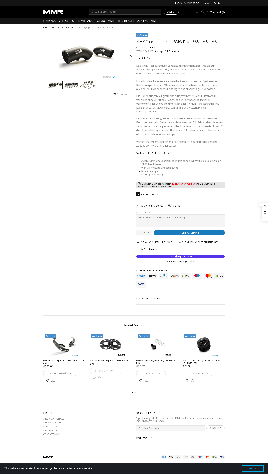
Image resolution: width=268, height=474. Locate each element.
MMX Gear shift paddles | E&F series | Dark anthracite (63, 361)
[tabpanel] (64, 361)
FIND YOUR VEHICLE (53, 418)
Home (45, 27)
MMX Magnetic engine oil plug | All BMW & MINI (155, 361)
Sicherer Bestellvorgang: (151, 270)
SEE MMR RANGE (52, 422)
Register (179, 3)
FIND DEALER (50, 430)
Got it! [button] (252, 468)
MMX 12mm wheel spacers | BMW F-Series (110, 360)
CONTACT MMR (51, 434)
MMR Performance (54, 12)
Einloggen (194, 3)
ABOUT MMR (50, 426)
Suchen (171, 11)
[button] (93, 468)
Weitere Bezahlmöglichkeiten (180, 261)
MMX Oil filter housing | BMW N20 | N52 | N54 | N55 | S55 (202, 361)
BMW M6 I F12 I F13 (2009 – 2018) (62, 27)
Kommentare (144, 212)
